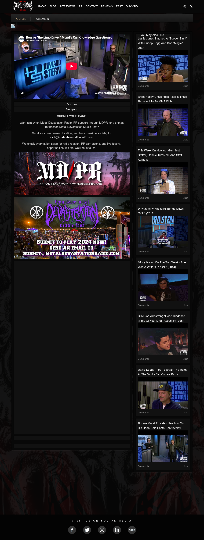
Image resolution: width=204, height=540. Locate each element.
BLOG (53, 6)
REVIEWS (107, 6)
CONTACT (92, 6)
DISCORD (132, 6)
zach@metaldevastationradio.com (72, 137)
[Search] (191, 6)
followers (42, 18)
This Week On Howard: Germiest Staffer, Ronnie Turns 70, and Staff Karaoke (160, 154)
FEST (119, 6)
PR (80, 6)
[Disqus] (72, 306)
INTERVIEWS (68, 6)
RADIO (42, 6)
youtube (20, 18)
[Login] (184, 6)
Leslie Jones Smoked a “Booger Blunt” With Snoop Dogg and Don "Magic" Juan (162, 43)
